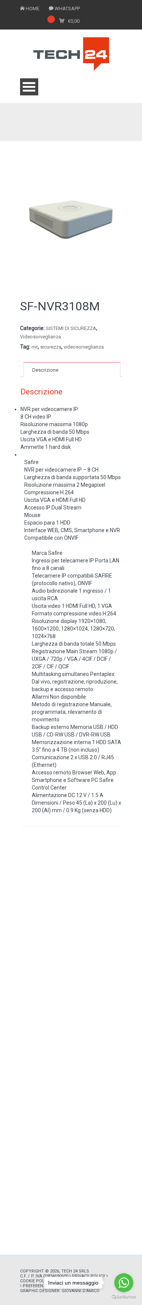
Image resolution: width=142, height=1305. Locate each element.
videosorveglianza (84, 347)
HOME (32, 8)
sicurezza (50, 347)
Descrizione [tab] (45, 370)
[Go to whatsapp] (123, 1282)
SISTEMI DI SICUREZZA (71, 328)
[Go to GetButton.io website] (124, 1297)
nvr (34, 347)
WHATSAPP (67, 8)
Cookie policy (35, 1281)
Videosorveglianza (40, 336)
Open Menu (29, 86)
